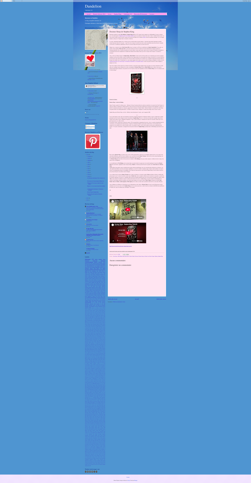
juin (88, 166)
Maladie (96, 383)
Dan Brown (101, 327)
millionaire (94, 447)
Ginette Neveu (103, 344)
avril (88, 170)
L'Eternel (103, 290)
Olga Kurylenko (102, 397)
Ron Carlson (103, 413)
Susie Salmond (102, 298)
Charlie (130, 256)
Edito (86, 335)
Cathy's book (100, 321)
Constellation (103, 325)
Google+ (128, 477)
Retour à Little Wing (94, 277)
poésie (93, 264)
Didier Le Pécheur (96, 331)
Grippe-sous (103, 345)
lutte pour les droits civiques (100, 445)
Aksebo (86, 312)
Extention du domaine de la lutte (100, 338)
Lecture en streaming (94, 375)
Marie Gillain (98, 386)
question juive (98, 451)
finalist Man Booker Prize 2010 (97, 440)
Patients (93, 267)
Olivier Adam (102, 296)
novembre (89, 156)
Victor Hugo (100, 426)
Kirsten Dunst (95, 360)
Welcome (103, 300)
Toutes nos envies (99, 300)
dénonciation (91, 437)
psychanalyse (94, 451)
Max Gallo (95, 388)
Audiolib (86, 317)
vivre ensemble (91, 464)
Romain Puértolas (87, 413)
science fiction (100, 456)
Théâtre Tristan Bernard (91, 422)
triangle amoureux (100, 461)
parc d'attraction (90, 450)
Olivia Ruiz (87, 398)
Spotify (91, 418)
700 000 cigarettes (101, 310)
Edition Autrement (88, 334)
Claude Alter (90, 325)
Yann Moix (95, 429)
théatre (102, 460)
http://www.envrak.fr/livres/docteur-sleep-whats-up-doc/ (121, 246)
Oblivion (98, 397)
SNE (104, 415)
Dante (86, 284)
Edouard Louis (94, 335)
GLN (89, 343)
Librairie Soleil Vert (102, 381)
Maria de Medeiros (93, 386)
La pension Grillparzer (91, 370)
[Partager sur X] (126, 254)
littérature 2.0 (89, 259)
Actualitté (103, 279)
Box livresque (93, 320)
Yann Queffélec (99, 429)
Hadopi (91, 346)
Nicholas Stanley (101, 394)
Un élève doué (96, 425)
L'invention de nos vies (93, 365)
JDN (88, 288)
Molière (104, 389)
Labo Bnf (98, 293)
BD (95, 282)
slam (97, 271)
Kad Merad (101, 358)
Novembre (86, 397)
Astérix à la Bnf (102, 316)
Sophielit (88, 253)
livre (89, 445)
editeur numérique (88, 439)
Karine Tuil (100, 290)
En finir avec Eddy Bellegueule (98, 336)
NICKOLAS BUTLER (94, 269)
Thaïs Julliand (93, 300)
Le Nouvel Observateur (89, 295)
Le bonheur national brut (97, 295)
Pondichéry (99, 403)
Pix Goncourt (95, 403)
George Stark (97, 344)
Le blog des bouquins (90, 248)
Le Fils (94, 373)
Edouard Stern (99, 335)
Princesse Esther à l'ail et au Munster (94, 406)
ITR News (93, 349)
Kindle (91, 360)
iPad (89, 442)
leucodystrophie (91, 444)
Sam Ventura (101, 416)
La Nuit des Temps (96, 291)
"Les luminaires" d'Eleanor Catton (92, 249)
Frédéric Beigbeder (101, 286)
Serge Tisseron (95, 417)
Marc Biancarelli (87, 384)
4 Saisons (97, 310)
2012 (87, 200)
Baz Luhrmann (98, 317)
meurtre (91, 447)
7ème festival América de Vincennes (95, 279)
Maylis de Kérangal (100, 388)
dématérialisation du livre (91, 266)
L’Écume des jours (89, 383)
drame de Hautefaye (91, 436)
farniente (89, 440)
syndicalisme (87, 459)
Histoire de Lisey (92, 348)
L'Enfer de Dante (90, 362)
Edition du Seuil (96, 284)
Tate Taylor (100, 421)
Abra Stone (115, 256)
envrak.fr (144, 37)
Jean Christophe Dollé (101, 353)
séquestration (87, 460)
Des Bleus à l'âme (93, 330)
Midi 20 (89, 389)
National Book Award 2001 (93, 393)
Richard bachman (102, 410)
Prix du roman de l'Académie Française (98, 407)
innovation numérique (88, 305)
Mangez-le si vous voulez (101, 383)
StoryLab (89, 420)
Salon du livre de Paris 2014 (94, 298)
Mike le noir (97, 389)
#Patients (91, 100)
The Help (103, 421)
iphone (97, 442)
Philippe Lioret (96, 297)
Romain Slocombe (93, 413)
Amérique (91, 314)
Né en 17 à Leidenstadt (93, 397)
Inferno (96, 349)
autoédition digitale (88, 301)
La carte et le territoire (92, 292)
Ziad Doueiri (90, 430)
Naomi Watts (87, 393)
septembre (89, 160)
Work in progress (100, 427)
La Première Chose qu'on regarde (100, 368)
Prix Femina (102, 406)
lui (95, 445)
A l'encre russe (91, 311)
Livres (109, 14)
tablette (86, 279)
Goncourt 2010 (93, 345)
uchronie (94, 463)
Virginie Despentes (92, 427)
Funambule (86, 343)
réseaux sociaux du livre (93, 456)
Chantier (88, 322)
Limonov (96, 382)
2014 (87, 154)
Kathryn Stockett (98, 359)
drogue (96, 436)
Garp (102, 343)
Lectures (152, 14)
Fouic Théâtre (99, 340)
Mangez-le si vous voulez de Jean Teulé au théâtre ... (96, 186)
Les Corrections (91, 377)
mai (88, 168)
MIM (93, 383)
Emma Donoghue (102, 284)
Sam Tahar (96, 416)
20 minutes (101, 308)
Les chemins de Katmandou (93, 379)
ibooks (91, 442)
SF (85, 266)
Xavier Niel (87, 429)
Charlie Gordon (94, 322)
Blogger (135, 480)
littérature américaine (91, 261)
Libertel (97, 381)
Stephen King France (90, 213)
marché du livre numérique (90, 271)
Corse (86, 326)
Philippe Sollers (100, 402)
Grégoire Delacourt (100, 266)
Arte (88, 316)
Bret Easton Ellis (126, 256)
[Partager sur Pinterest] (128, 254)
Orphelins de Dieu (100, 398)
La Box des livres (92, 367)
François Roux (90, 274)
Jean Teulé (86, 354)
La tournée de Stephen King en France (94, 276)
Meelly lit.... (88, 244)
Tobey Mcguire (97, 422)
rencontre (86, 454)
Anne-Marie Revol (98, 315)
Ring (93, 411)
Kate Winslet (93, 359)
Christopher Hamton (96, 324)
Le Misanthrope (102, 293)
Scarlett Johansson (90, 417)
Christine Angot (90, 324)
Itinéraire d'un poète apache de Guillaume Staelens (94, 194)
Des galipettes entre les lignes (91, 219)
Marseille (95, 387)
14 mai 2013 (98, 106)
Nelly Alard (90, 394)
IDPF (91, 349)
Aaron (100, 311)
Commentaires (89, 128)
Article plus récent (112, 299)
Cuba (92, 326)
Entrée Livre (99, 268)
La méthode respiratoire (97, 369)
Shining (156, 256)
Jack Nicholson (91, 350)
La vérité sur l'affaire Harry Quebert (91, 293)
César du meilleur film (96, 326)
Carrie (96, 321)
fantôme (86, 440)
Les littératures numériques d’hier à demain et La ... (96, 178)
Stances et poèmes (100, 418)
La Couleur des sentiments (100, 367)
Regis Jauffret (101, 408)
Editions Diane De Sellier (95, 334)
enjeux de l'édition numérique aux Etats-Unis (98, 439)
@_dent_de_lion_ (91, 69)
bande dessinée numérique (96, 301)
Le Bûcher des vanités (91, 372)
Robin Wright (98, 412)
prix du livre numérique (101, 278)
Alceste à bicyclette (92, 281)
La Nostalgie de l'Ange (89, 291)
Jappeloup (89, 351)
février (89, 174)
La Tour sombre (89, 236)
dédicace (101, 436)
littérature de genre (99, 444)
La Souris (86, 369)
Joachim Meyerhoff (95, 355)
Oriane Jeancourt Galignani (93, 398)
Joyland (96, 290)
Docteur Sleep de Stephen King (93, 192)
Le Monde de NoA (89, 239)
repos (89, 454)
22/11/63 (95, 264)
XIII (104, 427)
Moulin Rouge (96, 391)
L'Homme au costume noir (97, 362)
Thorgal (86, 422)
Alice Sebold (98, 281)
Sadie (86, 416)
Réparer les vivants (97, 415)
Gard (100, 343)
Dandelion (93, 6)
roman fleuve (92, 455)
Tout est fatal (90, 423)
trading (104, 460)
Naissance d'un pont (102, 392)
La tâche (96, 370)
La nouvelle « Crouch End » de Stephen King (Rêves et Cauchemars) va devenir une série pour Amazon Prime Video (94, 208)
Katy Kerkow (103, 359)
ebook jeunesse (102, 437)
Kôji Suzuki (100, 360)
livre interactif (92, 445)
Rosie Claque (151, 256)
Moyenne (101, 391)
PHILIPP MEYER (90, 297)
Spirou (88, 418)
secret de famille (92, 458)
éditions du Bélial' (102, 464)
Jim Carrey (90, 355)
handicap (93, 278)
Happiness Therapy (95, 346)
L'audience (94, 363)
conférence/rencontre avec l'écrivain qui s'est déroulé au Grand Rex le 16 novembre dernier (126, 61)
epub (104, 303)
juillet (89, 164)
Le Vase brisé (92, 374)
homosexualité (103, 441)
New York (96, 394)
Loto (85, 383)
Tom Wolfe (103, 269)
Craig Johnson (89, 326)
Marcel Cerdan (98, 384)
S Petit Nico (102, 415)
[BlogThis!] (124, 254)
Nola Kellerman (90, 396)
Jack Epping (87, 350)
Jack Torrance (96, 350)
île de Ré (89, 465)
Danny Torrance (135, 256)
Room (100, 297)
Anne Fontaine (92, 315)
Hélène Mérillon (87, 349)
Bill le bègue (103, 319)
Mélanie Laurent (92, 392)
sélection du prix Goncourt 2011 (99, 459)
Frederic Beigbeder (97, 341)
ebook (96, 259)
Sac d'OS (99, 277)
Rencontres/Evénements (140, 14)
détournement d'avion (96, 437)
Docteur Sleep (141, 256)
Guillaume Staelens (95, 287)
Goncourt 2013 (98, 345)
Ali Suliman (103, 312)
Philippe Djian (90, 402)
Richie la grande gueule (88, 411)
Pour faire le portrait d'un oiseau (92, 405)
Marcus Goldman (87, 386)
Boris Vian (86, 320)
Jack (104, 349)
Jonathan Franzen (92, 290)
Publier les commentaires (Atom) (119, 301)
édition (90, 307)
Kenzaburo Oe (87, 360)
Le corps (89, 375)
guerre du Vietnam (98, 441)
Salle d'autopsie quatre (90, 416)
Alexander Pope (90, 312)
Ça (88, 279)
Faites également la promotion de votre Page (92, 114)
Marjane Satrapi (102, 386)
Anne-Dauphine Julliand (101, 272)
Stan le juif (94, 418)
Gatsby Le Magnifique (91, 344)
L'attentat (90, 363)
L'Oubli (87, 363)
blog (93, 434)
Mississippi (101, 389)
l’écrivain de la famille (89, 446)
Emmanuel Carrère (90, 336)
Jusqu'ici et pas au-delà (91, 358)
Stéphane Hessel (93, 420)
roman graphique (96, 455)
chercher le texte (100, 303)
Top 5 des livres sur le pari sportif (92, 225)
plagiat (100, 450)
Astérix (99, 316)
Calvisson (93, 321)
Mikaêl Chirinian (92, 389)
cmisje (129, 480)
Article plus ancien (161, 299)
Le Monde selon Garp (101, 373)
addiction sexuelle (95, 430)
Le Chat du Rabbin (98, 372)
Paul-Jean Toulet (92, 401)
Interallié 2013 (100, 349)
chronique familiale (94, 435)
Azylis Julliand (90, 317)
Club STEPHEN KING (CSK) (92, 206)
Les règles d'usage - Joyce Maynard (92, 245)
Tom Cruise (102, 422)
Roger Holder (103, 412)
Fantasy (94, 286)
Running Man (103, 297)
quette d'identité (102, 451)
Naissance (96, 392)
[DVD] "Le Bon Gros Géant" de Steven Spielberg (94, 240)
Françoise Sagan (91, 341)
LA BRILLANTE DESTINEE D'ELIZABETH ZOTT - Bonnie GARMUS (94, 230)
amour (88, 431)
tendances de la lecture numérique (94, 460)
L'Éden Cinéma (89, 220)
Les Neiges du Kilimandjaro (92, 378)
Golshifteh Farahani (88, 345)
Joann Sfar (103, 288)
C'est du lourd (90, 321)
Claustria (93, 325)
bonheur (96, 434)
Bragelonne (97, 320)
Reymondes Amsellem (91, 410)
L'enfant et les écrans (101, 363)
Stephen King (117, 14)
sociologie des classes (98, 458)
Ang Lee (101, 314)
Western (96, 427)
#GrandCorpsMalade (91, 98)
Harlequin (100, 346)
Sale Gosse (87, 298)
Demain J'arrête (96, 329)
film (91, 440)
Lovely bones (97, 296)
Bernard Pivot (88, 319)
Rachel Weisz (92, 408)
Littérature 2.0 (128, 14)
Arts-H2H (96, 316)
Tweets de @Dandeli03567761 (90, 119)
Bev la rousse (93, 319)
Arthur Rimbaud (91, 316)
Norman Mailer (96, 396)
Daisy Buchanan (96, 327)
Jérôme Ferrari (97, 358)
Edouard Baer (89, 335)
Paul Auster (102, 399)
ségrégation (91, 459)
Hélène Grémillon (102, 348)
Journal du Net (90, 357)
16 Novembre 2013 (93, 93)
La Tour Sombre (91, 369)
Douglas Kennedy (90, 284)
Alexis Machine (99, 312)
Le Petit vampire (87, 374)
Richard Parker (97, 410)
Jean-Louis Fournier (98, 288)
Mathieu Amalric (99, 387)
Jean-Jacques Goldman (91, 354)
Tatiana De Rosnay (88, 300)
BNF (98, 282)
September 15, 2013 (91, 79)
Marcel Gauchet (102, 384)
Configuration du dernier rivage (90, 283)
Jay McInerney (98, 351)
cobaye (99, 435)
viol (88, 464)
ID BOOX (101, 274)
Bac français (94, 317)
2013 (87, 198)
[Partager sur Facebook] (127, 254)
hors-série (86, 442)
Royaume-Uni (91, 415)
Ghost (100, 344)
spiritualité (103, 458)
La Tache (101, 291)
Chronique (100, 324)
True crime (93, 423)
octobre (89, 158)
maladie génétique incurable (97, 446)
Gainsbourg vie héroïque (95, 343)
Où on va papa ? (97, 399)
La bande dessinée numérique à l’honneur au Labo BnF (95, 189)
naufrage (90, 449)
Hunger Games (97, 348)
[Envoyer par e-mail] (123, 254)
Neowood (93, 394)
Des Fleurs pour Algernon (100, 330)
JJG (103, 349)
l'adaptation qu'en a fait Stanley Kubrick (126, 35)
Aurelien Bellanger (91, 282)
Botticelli (89, 320)
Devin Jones (92, 331)
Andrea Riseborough (96, 314)
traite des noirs (87, 461)
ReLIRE (98, 408)
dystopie (98, 436)
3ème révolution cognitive (91, 310)
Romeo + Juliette (98, 413)
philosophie (95, 450)
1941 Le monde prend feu (96, 308)
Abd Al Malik (90, 272)
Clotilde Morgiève (98, 325)
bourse (95, 303)
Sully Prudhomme (99, 420)
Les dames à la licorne (101, 379)
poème (103, 450)
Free (101, 341)
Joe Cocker (101, 355)
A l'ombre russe (96, 311)
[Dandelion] (85, 113)
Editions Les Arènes (102, 334)
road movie (96, 454)
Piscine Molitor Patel (90, 403)
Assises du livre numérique (90, 273)
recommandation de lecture (93, 306)
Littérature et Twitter (91, 296)
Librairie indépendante (88, 382)
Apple (102, 315)
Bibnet (96, 319)
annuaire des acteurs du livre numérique (96, 431)
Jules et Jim (95, 357)
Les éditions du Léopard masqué (90, 381)
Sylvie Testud (89, 421)
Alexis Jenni (94, 312)
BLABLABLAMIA (90, 228)
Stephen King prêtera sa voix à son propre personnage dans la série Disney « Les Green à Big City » (94, 215)
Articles (88, 125)
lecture (90, 264)
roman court (101, 454)
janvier (89, 176)
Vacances (96, 426)
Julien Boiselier (100, 357)
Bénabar (86, 321)
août (88, 162)
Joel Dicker (87, 290)
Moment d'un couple (88, 391)
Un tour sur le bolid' (90, 425)
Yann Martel (91, 429)
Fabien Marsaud (87, 339)
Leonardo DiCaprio (101, 375)
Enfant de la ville (88, 286)
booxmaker (100, 434)
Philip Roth (97, 267)
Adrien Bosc (87, 281)
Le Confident (90, 373)
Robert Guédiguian (92, 412)
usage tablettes (98, 463)
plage (98, 450)
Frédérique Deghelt (88, 287)
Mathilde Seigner (90, 388)
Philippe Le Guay (95, 402)
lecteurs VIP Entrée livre (97, 305)
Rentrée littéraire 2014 (99, 14)
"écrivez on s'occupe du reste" (97, 307)
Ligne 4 (93, 382)
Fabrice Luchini (92, 339)
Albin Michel (120, 256)
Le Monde (96, 373)
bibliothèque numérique (89, 303)
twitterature (90, 463)
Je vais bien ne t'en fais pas (93, 353)
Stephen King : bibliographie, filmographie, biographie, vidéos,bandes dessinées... (94, 235)
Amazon (101, 281)
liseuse (95, 444)
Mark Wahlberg (91, 387)
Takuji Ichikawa (96, 421)
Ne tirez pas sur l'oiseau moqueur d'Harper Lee (95, 181)
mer (88, 447)
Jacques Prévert (92, 288)
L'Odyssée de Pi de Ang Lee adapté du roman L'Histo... (95, 183)
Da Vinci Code (91, 327)
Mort (93, 391)
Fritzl (97, 286)
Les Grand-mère (101, 377)
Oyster (86, 297)
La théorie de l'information (101, 292)
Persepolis (101, 401)
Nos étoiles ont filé (102, 396)
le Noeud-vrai (146, 256)
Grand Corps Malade (101, 264)
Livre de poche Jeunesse (101, 382)
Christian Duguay (99, 322)
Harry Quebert (87, 348)
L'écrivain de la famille (100, 365)
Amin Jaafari (87, 314)
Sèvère (93, 421)
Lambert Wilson (99, 370)
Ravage (95, 408)
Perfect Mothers (97, 401)
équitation (86, 465)
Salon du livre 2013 (88, 263)
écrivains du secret (97, 464)
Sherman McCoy (100, 417)
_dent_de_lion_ (92, 97)
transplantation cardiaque (93, 461)
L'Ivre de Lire (89, 224)
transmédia (100, 306)
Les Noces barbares (100, 378)
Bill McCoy (99, 319)
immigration (94, 442)
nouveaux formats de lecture (96, 449)
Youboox (90, 278)
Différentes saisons (102, 331)
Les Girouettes (96, 377)
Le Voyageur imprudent (98, 374)
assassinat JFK (92, 432)
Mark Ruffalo (87, 387)
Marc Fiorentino (92, 384)
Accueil (89, 14)
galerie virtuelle (92, 441)
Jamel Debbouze (100, 350)
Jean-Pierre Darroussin (99, 354)
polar (96, 278)
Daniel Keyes (90, 329)
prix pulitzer (89, 451)
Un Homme (97, 423)
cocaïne (101, 435)
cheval (90, 435)
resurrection (92, 454)
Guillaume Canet (87, 346)
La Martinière (92, 368)
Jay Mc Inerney (93, 351)
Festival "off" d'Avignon (99, 339)
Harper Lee (103, 346)
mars (88, 172)
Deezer (93, 329)
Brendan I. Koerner (102, 320)
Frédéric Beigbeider (96, 274)
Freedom (104, 341)
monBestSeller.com (99, 447)
